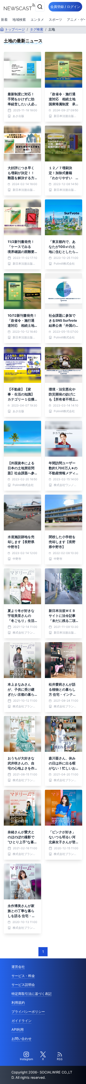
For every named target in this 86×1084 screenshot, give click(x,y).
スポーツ (55, 19)
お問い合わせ (21, 1038)
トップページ (15, 29)
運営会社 (18, 967)
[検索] (40, 6)
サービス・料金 (23, 976)
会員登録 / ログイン (65, 7)
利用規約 (18, 1002)
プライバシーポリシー (28, 1011)
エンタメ (37, 19)
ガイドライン (21, 1021)
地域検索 (19, 19)
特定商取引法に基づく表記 (31, 994)
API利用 (17, 1029)
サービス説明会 (23, 985)
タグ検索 (36, 29)
